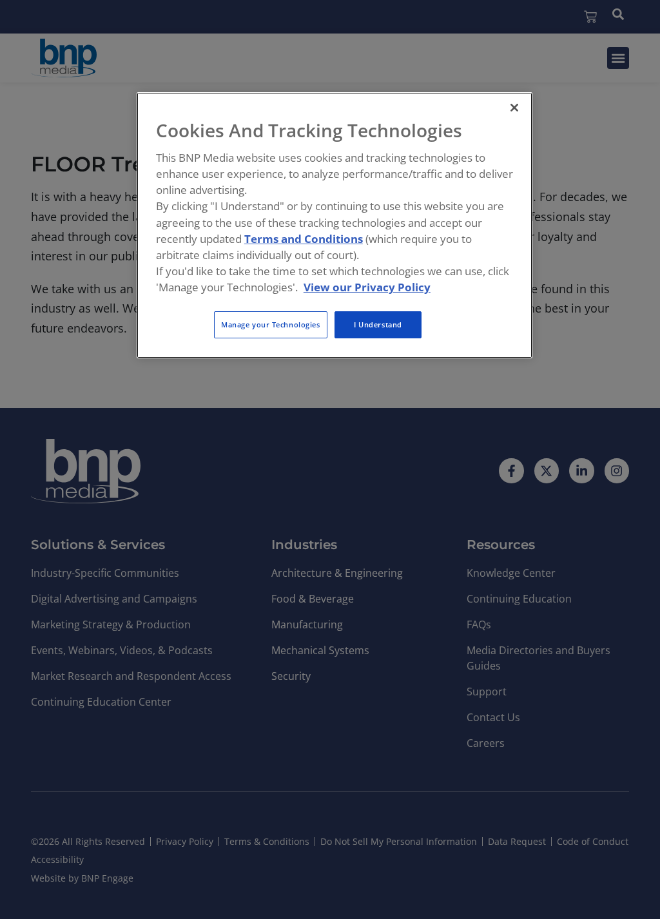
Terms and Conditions (303, 238)
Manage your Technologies (270, 324)
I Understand (378, 324)
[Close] (514, 107)
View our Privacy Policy (367, 287)
